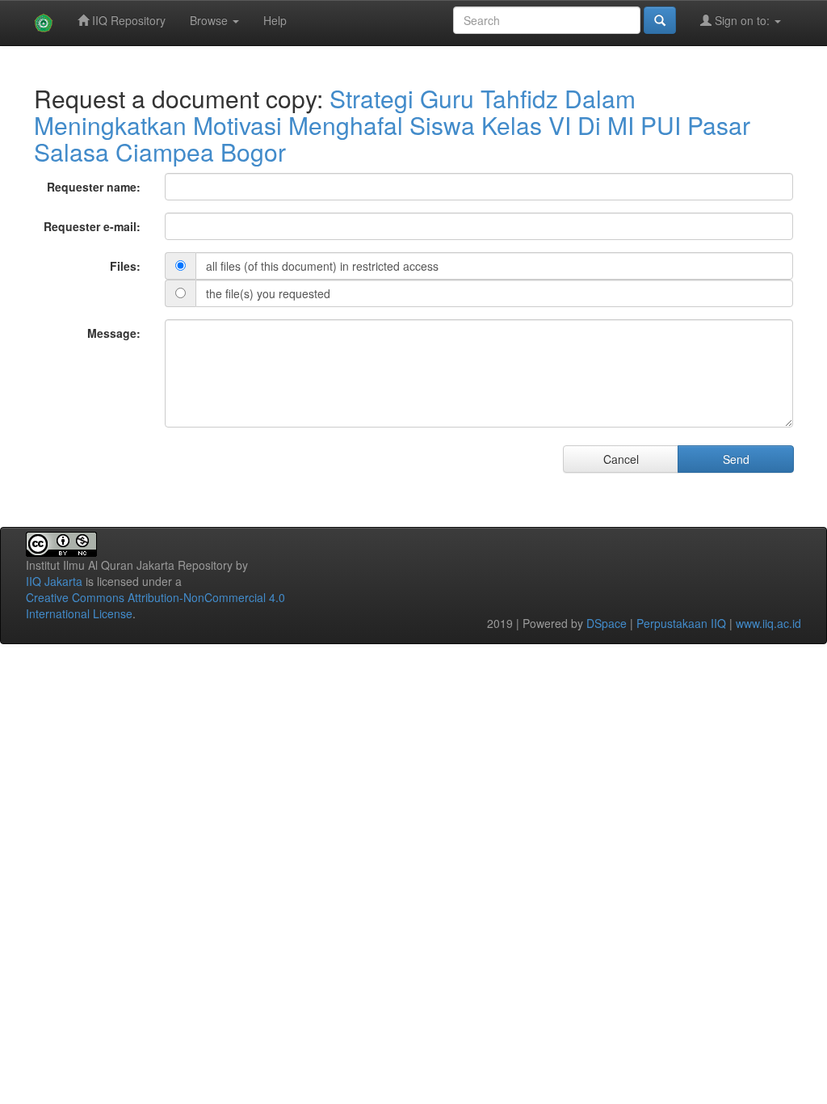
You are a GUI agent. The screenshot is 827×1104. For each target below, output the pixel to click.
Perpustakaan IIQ (681, 623)
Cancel (621, 459)
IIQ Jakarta (54, 581)
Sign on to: (742, 20)
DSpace (606, 623)
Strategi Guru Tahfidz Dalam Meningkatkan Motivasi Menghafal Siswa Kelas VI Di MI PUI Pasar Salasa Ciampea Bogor (392, 125)
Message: (114, 333)
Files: (125, 266)
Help (275, 20)
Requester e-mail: (92, 226)
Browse (210, 20)
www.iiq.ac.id (768, 623)
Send (736, 459)
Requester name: (94, 187)
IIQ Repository (127, 20)
